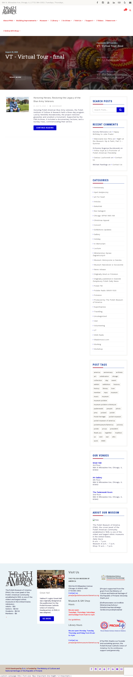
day (106, 380)
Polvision (98, 295)
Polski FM (98, 286)
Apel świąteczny (101, 192)
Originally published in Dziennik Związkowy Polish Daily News (107, 280)
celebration (104, 376)
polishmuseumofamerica (103, 425)
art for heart (99, 197)
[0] (123, 10)
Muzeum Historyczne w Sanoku (108, 260)
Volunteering (99, 326)
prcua (104, 429)
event (114, 380)
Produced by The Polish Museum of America (108, 301)
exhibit (96, 384)
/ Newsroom (110, 20)
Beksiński (98, 206)
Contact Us (117, 164)
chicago (115, 376)
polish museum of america (104, 421)
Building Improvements (26, 20)
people (109, 409)
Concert (97, 225)
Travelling (98, 311)
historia (116, 384)
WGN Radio (99, 335)
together (108, 433)
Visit (96, 321)
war (107, 437)
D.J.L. (24, 668)
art (95, 376)
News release (100, 269)
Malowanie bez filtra (103, 139)
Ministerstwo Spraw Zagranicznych (102, 254)
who (113, 437)
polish (112, 413)
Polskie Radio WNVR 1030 (105, 290)
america (97, 372)
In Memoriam (99, 244)
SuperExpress (100, 307)
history (96, 388)
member (97, 392)
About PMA (8, 20)
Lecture (97, 248)
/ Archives (65, 20)
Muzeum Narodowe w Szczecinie (108, 265)
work (96, 441)
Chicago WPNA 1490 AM (104, 216)
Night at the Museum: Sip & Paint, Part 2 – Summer (108, 141)
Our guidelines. (74, 619)
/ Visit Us (77, 20)
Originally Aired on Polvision (106, 274)
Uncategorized (100, 316)
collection (98, 380)
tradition (118, 433)
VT (95, 330)
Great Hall (45, 593)
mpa (105, 392)
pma (95, 413)
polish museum (115, 417)
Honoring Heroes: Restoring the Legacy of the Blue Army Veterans (57, 99)
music (96, 396)
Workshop (98, 349)
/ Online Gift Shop (11, 31)
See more (46, 619)
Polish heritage (99, 417)
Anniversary (57, 106)
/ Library (54, 20)
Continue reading (45, 128)
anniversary (108, 372)
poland (103, 413)
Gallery (97, 234)
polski (96, 429)
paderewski (98, 409)
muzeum (105, 396)
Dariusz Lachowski (102, 157)
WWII (103, 441)
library (105, 388)
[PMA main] (9, 10)
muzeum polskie (100, 400)
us (95, 437)
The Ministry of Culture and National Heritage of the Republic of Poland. (32, 669)
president (114, 429)
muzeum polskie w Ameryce (105, 404)
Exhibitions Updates (102, 230)
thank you (97, 433)
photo (118, 409)
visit (100, 437)
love (113, 388)
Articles (97, 202)
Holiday (97, 239)
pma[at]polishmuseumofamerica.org (83, 595)
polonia (120, 425)
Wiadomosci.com (101, 340)
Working (97, 344)
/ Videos (99, 20)
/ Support (89, 20)
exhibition (106, 384)
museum (114, 392)
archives (119, 372)
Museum (43, 20)
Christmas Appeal (101, 220)
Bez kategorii (99, 211)
